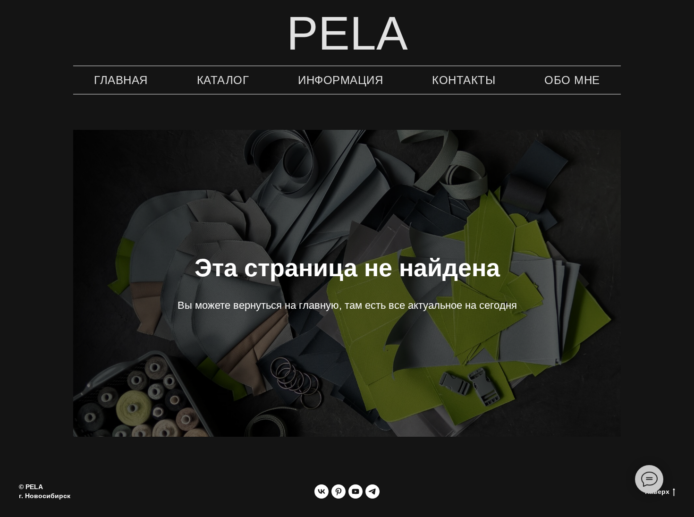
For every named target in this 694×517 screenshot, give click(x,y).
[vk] (321, 491)
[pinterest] (338, 491)
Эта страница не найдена (347, 267)
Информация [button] (340, 80)
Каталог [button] (223, 80)
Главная (121, 80)
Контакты (463, 80)
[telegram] (372, 491)
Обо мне (572, 80)
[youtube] (355, 491)
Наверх (657, 491)
